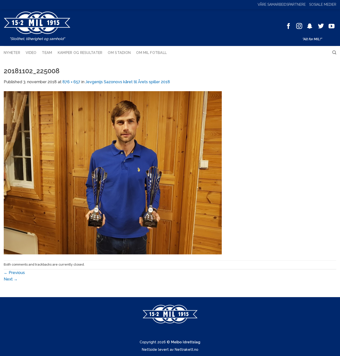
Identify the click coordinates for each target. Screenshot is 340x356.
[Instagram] (299, 26)
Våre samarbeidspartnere (282, 4)
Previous (14, 272)
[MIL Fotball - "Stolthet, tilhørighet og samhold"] (37, 22)
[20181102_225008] (113, 172)
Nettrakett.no (186, 349)
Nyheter (12, 52)
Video (31, 52)
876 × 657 (71, 81)
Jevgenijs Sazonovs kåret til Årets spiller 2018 (127, 81)
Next (11, 279)
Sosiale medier (322, 4)
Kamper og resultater (80, 52)
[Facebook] (288, 26)
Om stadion (119, 52)
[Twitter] (321, 26)
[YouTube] (332, 26)
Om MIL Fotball (151, 52)
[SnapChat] (310, 26)
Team (47, 52)
